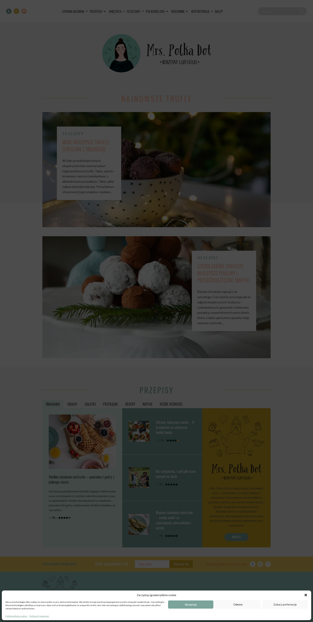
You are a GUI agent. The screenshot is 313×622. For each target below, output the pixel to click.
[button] (306, 595)
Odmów (238, 604)
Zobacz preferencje (285, 604)
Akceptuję (191, 604)
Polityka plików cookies (16, 616)
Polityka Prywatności (39, 616)
